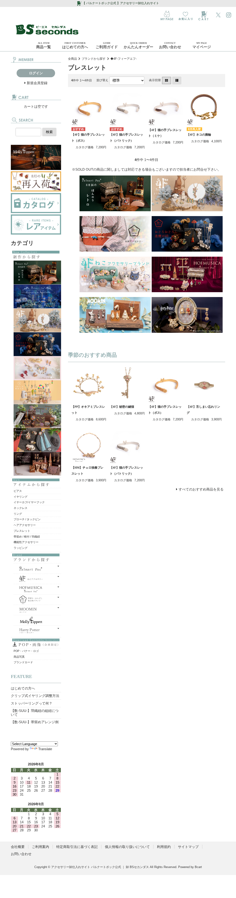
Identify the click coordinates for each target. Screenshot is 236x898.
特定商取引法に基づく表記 (77, 847)
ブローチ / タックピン (27, 519)
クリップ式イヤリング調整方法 (35, 696)
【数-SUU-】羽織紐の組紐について (35, 713)
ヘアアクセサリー (25, 525)
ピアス (18, 491)
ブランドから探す (94, 58)
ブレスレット (22, 530)
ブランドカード (23, 662)
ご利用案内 (40, 847)
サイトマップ (188, 847)
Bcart (198, 867)
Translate (45, 749)
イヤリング (20, 496)
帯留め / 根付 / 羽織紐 (27, 536)
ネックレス (20, 508)
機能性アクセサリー (26, 542)
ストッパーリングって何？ (31, 703)
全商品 (72, 58)
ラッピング (20, 548)
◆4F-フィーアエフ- (123, 58)
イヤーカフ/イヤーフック (29, 502)
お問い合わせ (21, 854)
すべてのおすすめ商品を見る (201, 489)
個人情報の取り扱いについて (127, 847)
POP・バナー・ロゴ (26, 651)
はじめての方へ (23, 688)
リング (18, 513)
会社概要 (18, 847)
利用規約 (164, 847)
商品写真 (19, 656)
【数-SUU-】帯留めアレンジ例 (35, 722)
